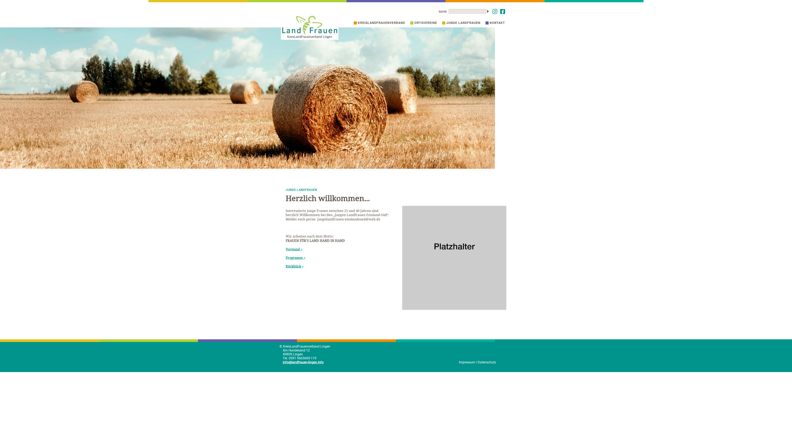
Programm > (295, 257)
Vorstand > (294, 249)
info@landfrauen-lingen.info (303, 362)
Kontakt (497, 23)
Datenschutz (487, 362)
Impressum (467, 362)
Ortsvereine (425, 23)
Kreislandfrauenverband (381, 23)
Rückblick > (295, 266)
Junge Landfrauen (463, 23)
